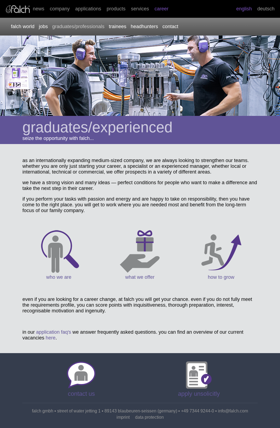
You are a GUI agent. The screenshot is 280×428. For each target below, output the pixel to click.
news (38, 8)
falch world (22, 26)
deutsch (266, 8)
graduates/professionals (78, 26)
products (116, 8)
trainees (117, 26)
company (60, 8)
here (51, 338)
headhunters (144, 26)
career (161, 8)
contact (170, 26)
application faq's (53, 332)
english (244, 8)
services (140, 8)
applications (88, 8)
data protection (149, 417)
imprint (123, 417)
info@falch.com (233, 411)
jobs (43, 26)
